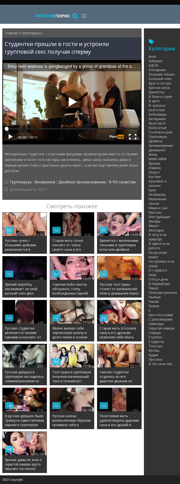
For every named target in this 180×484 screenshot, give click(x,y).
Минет (154, 225)
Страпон (155, 337)
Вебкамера (157, 114)
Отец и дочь (158, 279)
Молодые (156, 230)
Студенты (156, 341)
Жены (153, 154)
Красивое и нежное (158, 183)
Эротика (155, 359)
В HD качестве (122, 182)
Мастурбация (159, 217)
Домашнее (157, 150)
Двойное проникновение (82, 182)
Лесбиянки (157, 194)
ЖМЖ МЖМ (157, 159)
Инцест (154, 172)
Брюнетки (156, 92)
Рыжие (154, 306)
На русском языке (158, 254)
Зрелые (154, 163)
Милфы (154, 221)
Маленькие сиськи (157, 201)
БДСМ (153, 65)
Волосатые (158, 127)
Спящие (155, 332)
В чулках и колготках (157, 107)
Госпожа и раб (160, 132)
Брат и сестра (160, 83)
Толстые (155, 346)
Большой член (160, 78)
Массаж (155, 212)
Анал (152, 56)
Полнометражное (163, 292)
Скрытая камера (162, 328)
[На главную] (52, 15)
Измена (155, 168)
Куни (152, 190)
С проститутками (161, 312)
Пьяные (155, 297)
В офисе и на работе (159, 245)
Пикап (153, 288)
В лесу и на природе (157, 236)
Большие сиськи (161, 74)
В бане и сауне (160, 96)
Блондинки (157, 70)
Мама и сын (158, 208)
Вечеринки (45, 182)
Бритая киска (159, 87)
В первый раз (159, 283)
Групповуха (20, 182)
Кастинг (155, 176)
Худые (153, 355)
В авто (154, 101)
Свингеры (156, 323)
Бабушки (155, 61)
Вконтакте (157, 123)
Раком (154, 301)
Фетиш (154, 350)
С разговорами (160, 319)
